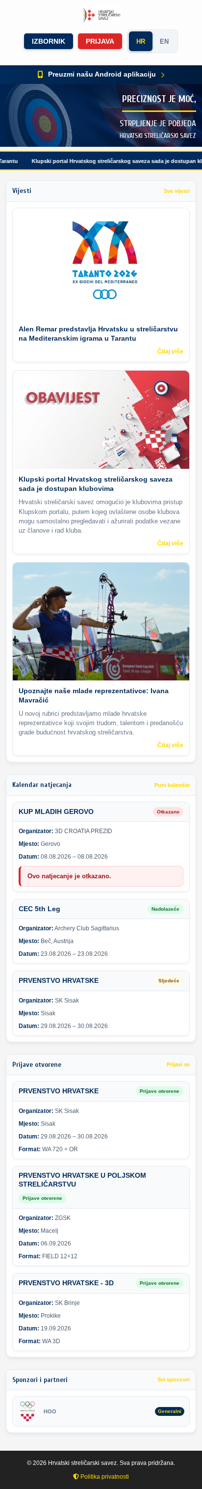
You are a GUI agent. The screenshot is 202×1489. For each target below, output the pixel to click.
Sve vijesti (177, 191)
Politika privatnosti (104, 1476)
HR (140, 41)
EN (164, 41)
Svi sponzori (173, 1379)
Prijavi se (178, 1064)
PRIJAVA (100, 41)
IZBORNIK (48, 41)
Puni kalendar (172, 785)
